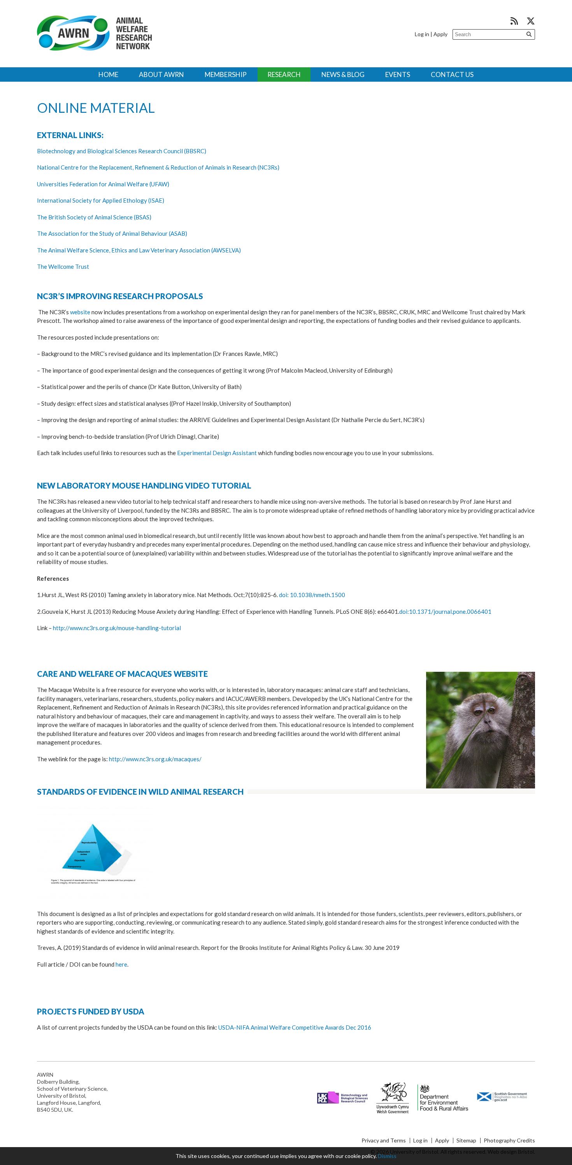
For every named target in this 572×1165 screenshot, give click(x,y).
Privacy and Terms (383, 1140)
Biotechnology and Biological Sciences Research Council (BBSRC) (121, 150)
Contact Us (452, 74)
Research (284, 74)
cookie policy (360, 1156)
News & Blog (343, 74)
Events (397, 74)
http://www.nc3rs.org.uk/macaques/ (155, 758)
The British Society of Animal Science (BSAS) (94, 217)
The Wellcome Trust (63, 266)
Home (108, 74)
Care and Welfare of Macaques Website (122, 673)
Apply (440, 34)
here (121, 964)
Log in (422, 34)
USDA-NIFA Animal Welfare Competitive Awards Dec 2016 (294, 1027)
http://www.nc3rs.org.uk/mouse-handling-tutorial (117, 627)
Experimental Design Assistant (217, 452)
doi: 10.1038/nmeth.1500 (312, 594)
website (80, 311)
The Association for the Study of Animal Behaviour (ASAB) (112, 233)
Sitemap (466, 1140)
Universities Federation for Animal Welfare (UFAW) (103, 183)
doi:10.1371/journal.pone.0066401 (445, 611)
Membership (226, 74)
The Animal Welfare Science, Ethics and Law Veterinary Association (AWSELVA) (139, 250)
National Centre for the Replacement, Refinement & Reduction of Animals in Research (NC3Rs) (158, 167)
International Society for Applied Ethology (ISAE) (100, 200)
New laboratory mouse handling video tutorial (144, 485)
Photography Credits (509, 1140)
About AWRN (161, 74)
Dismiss (387, 1156)
